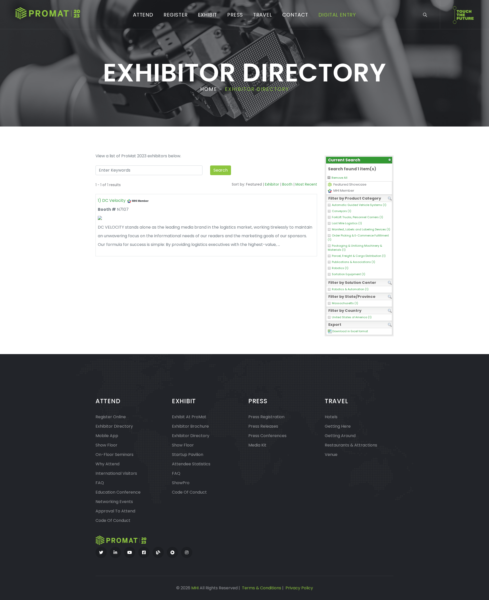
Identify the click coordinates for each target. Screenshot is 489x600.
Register (176, 14)
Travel (262, 14)
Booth (287, 184)
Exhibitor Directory (114, 426)
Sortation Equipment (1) (348, 274)
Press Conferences (267, 436)
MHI (195, 588)
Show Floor (106, 445)
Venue (331, 454)
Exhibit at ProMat (189, 417)
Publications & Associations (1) (353, 262)
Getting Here (338, 426)
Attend (143, 14)
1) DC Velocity (112, 200)
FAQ (100, 483)
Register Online (111, 417)
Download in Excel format (350, 331)
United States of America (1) (352, 317)
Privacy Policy (299, 588)
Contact (295, 14)
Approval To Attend (115, 511)
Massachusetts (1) (345, 303)
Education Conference (118, 492)
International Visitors (116, 473)
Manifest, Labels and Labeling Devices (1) (361, 229)
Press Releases (263, 426)
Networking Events (114, 502)
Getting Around (340, 436)
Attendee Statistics (191, 464)
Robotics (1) (340, 268)
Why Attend (107, 464)
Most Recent (306, 184)
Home (208, 89)
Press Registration (266, 417)
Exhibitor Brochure (190, 426)
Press (235, 14)
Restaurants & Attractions (351, 445)
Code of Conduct (113, 520)
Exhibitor (272, 184)
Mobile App (107, 436)
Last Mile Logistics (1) (347, 223)
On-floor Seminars (114, 454)
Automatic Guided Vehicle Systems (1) (359, 205)
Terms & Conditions (261, 588)
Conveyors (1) (341, 211)
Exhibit (207, 14)
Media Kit (257, 445)
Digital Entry (337, 14)
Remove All (339, 178)
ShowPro (180, 483)
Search (220, 170)
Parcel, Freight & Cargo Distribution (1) (359, 256)
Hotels (331, 417)
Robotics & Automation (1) (350, 289)
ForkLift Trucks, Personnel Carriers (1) (357, 217)
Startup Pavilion (187, 454)
